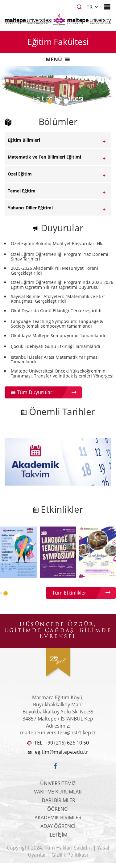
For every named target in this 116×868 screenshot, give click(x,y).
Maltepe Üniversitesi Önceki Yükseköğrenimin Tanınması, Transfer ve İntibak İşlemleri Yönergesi (62, 373)
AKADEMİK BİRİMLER (58, 817)
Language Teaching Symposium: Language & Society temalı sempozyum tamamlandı (57, 324)
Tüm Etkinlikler (69, 592)
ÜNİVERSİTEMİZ (58, 783)
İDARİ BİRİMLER (57, 800)
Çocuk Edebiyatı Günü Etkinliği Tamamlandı (55, 346)
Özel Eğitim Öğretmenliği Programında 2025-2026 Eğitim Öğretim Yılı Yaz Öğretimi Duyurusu (62, 284)
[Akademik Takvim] (58, 461)
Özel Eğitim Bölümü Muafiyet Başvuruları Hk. (57, 243)
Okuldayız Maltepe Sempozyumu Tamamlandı (58, 335)
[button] (1, 593)
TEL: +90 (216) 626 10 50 (61, 742)
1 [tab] (51, 103)
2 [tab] (59, 103)
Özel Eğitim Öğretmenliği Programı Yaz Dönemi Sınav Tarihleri (59, 256)
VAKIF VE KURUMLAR (58, 791)
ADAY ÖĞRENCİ (57, 826)
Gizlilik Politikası (70, 854)
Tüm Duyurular (34, 392)
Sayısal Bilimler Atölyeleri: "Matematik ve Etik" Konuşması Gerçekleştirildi (58, 299)
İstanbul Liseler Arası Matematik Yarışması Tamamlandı (55, 359)
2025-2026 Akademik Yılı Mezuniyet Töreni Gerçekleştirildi (54, 270)
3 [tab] (67, 103)
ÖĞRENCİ (57, 808)
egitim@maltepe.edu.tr (61, 752)
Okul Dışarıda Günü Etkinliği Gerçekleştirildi (56, 310)
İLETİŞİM (57, 834)
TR (90, 6)
